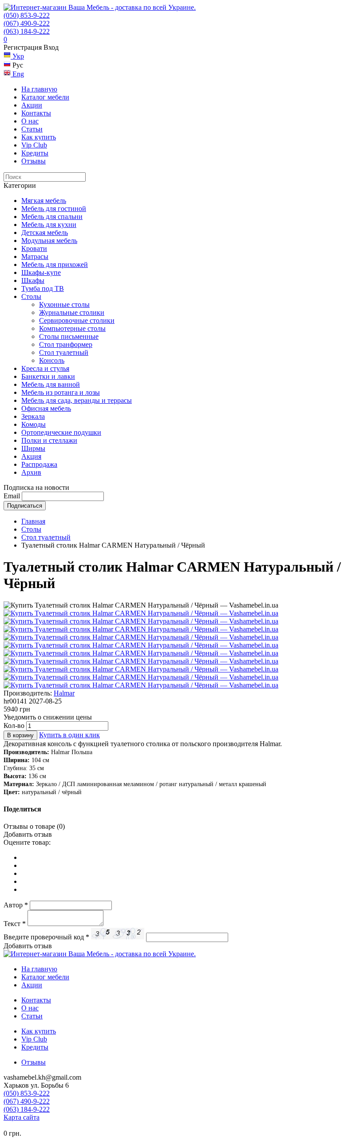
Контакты (36, 113)
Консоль (51, 360)
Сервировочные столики (77, 320)
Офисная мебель (46, 408)
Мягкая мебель (43, 200)
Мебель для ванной (50, 384)
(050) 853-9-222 (27, 15)
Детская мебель (44, 232)
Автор (16, 905)
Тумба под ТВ (42, 288)
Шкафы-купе (41, 272)
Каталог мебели (45, 97)
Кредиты (34, 153)
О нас (30, 121)
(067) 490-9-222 (27, 23)
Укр (17, 56)
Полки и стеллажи (49, 440)
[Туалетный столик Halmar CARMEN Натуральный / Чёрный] (141, 613)
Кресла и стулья (45, 368)
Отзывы (33, 161)
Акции (31, 105)
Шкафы (32, 280)
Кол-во (14, 725)
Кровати (34, 248)
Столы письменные (69, 336)
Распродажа (39, 464)
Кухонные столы (64, 304)
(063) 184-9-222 (27, 31)
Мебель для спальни (52, 216)
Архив (31, 472)
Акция (31, 456)
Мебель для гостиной (53, 208)
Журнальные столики (71, 312)
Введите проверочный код (46, 937)
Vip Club (34, 145)
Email (12, 496)
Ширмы (33, 448)
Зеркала (33, 416)
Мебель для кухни (48, 224)
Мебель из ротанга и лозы (60, 392)
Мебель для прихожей (54, 264)
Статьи (32, 129)
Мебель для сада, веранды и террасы (76, 400)
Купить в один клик (69, 735)
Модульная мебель (49, 240)
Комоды (33, 424)
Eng (17, 74)
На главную (39, 89)
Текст (15, 923)
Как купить (38, 137)
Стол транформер (65, 344)
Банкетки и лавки (48, 376)
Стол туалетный (63, 352)
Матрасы (34, 256)
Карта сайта (22, 1117)
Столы (31, 296)
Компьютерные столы (72, 328)
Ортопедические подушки (61, 432)
